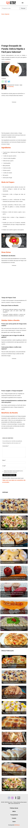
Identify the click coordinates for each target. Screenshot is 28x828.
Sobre (14, 821)
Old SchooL (17, 825)
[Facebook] (5, 81)
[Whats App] (2, 81)
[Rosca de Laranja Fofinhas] (14, 556)
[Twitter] (9, 81)
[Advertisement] (14, 29)
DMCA (14, 811)
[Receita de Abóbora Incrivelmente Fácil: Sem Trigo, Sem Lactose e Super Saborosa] (14, 606)
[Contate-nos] (18, 797)
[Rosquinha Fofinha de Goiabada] (14, 506)
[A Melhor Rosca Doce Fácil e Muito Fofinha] (14, 539)
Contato (14, 818)
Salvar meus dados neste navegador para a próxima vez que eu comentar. (13, 471)
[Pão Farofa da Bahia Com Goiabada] (14, 738)
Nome (4, 460)
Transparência (14, 814)
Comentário (5, 446)
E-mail (4, 465)
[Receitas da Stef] (11, 2)
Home (2, 14)
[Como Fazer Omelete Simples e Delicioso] (14, 640)
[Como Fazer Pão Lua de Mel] (14, 707)
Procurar (23, 8)
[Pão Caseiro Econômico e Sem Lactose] (14, 753)
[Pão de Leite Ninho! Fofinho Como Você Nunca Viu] (14, 769)
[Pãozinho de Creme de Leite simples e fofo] (14, 723)
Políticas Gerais (14, 808)
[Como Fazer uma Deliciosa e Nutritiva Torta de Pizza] (14, 661)
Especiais (7, 14)
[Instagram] (12, 797)
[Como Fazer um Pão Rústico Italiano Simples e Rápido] (14, 692)
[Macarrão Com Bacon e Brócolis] (14, 523)
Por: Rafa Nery (10, 86)
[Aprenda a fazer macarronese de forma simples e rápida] (14, 623)
